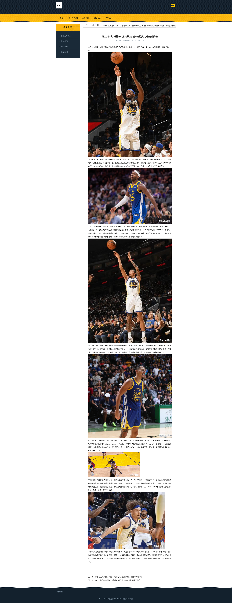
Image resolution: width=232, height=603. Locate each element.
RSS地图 (123, 599)
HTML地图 (129, 599)
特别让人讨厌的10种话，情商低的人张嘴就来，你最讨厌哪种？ (118, 577)
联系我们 (109, 18)
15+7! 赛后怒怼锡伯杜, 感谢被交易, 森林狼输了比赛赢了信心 (117, 580)
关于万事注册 (73, 18)
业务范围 (85, 18)
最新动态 (97, 18)
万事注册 (114, 26)
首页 (61, 18)
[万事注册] (59, 4)
